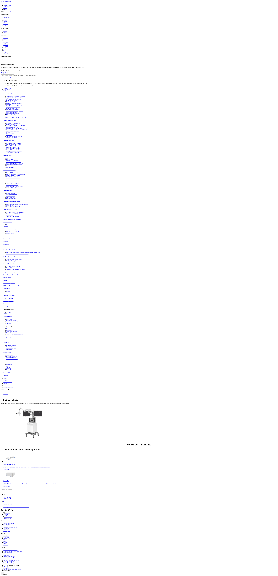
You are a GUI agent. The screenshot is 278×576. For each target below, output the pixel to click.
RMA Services (9, 319)
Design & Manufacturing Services (10, 274)
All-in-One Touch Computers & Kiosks (15, 212)
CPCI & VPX (9, 159)
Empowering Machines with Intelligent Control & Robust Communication (23, 252)
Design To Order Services (8, 298)
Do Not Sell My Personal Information (12, 569)
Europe (5, 31)
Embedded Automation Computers (14, 128)
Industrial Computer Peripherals (13, 162)
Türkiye (5, 52)
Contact (5, 378)
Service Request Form (11, 320)
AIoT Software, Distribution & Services (15, 96)
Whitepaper (6, 537)
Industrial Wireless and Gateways (14, 149)
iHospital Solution (10, 193)
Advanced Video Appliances (12, 183)
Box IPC (8, 158)
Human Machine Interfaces (12, 131)
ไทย (4, 50)
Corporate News (7, 524)
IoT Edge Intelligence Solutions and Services (12, 285)
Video (4, 539)
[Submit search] (33, 75)
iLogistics (5, 280)
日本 (4, 43)
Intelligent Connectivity (8, 140)
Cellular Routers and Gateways (13, 143)
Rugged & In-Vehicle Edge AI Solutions (15, 206)
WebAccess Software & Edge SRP (14, 136)
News (4, 541)
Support (5, 313)
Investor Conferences (11, 357)
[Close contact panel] (1, 491)
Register (5, 5)
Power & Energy (10, 133)
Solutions (5, 226)
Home (4, 385)
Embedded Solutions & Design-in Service (11, 235)
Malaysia (5, 46)
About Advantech (6, 342)
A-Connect (6, 383)
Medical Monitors (10, 197)
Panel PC (8, 132)
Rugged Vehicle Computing (9, 272)
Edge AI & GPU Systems (12, 160)
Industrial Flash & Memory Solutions (14, 111)
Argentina (5, 21)
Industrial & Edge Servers (8, 247)
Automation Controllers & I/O (13, 123)
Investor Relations (7, 352)
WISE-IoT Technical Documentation (14, 334)
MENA (5, 59)
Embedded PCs (9, 104)
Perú (4, 25)
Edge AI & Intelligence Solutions (14, 103)
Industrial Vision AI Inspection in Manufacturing (17, 254)
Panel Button (4, 73)
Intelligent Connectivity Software (14, 151)
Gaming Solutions (7, 277)
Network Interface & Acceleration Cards (15, 174)
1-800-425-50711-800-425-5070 (7, 517)
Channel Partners (7, 306)
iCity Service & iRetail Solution (13, 213)
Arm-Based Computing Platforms (14, 99)
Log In (9, 5)
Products (5, 91)
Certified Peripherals (7, 222)
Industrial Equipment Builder (9, 249)
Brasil (4, 18)
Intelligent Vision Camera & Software (15, 186)
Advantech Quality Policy (8, 301)
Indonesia (5, 42)
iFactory (5, 241)
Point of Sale (9, 267)
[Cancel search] (35, 75)
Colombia (5, 24)
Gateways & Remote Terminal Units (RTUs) (16, 129)
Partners (5, 304)
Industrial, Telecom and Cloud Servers (15, 172)
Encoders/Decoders (7, 392)
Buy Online (7, 513)
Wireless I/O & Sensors (11, 137)
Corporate (5, 339)
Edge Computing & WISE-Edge (9, 229)
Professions (9, 364)
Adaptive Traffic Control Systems (14, 259)
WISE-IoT (8, 312)
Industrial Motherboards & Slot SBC (14, 163)
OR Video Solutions (11, 198)
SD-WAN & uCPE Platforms (13, 176)
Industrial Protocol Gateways (13, 148)
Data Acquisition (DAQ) (12, 127)
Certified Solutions (10, 124)
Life (7, 366)
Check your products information (14, 322)
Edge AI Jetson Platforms (12, 185)
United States (6, 17)
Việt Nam (5, 53)
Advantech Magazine (11, 348)
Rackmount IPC (10, 167)
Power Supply (9, 224)
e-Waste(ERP (6, 531)
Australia (5, 38)
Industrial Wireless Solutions (12, 113)
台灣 (4, 49)
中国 (4, 39)
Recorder (5, 394)
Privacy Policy (6, 568)
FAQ (4, 543)
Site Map (5, 566)
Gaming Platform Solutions (12, 108)
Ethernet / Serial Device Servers (13, 144)
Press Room (9, 349)
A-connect (5, 545)
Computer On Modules (11, 100)
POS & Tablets (9, 215)
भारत (6, 9)
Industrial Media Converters (12, 147)
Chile (4, 22)
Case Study (6, 536)
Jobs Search (6, 528)
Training (8, 367)
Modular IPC (9, 166)
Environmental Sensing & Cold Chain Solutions (17, 204)
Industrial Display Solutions (9, 283)
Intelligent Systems (7, 155)
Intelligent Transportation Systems (14, 164)
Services (5, 292)
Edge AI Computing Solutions (13, 231)
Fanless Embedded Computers (13, 107)
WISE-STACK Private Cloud (13, 178)
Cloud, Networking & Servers (9, 170)
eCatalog (5, 542)
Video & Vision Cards (11, 187)
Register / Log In (7, 77)
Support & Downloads (8, 316)
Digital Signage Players (11, 101)
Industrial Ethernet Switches (12, 145)
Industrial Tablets (10, 205)
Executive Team (10, 346)
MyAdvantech (6, 6)
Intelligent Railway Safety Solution (14, 261)
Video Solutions (6, 288)
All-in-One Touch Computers (13, 266)
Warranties (8, 323)
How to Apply (9, 369)
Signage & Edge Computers (12, 216)
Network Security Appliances (13, 175)
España (5, 32)
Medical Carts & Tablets (11, 194)
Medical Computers (10, 196)
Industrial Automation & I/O (9, 120)
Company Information (11, 345)
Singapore (5, 47)
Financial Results (10, 355)
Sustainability (6, 372)
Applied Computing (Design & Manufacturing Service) (14, 117)
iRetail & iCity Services (8, 263)
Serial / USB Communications (13, 152)
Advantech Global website (11, 11)
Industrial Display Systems (12, 109)
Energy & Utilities (7, 238)
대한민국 (5, 45)
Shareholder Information (12, 359)
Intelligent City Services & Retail (10, 209)
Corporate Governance (11, 356)
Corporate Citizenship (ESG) (10, 527)
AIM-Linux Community (11, 331)
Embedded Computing (8, 93)
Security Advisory (7, 337)
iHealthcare (5, 244)
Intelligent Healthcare (7, 190)
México (5, 20)
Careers (5, 361)
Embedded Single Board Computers (14, 105)
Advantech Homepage (6, 1)
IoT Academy (9, 330)
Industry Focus (6, 538)
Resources (8, 328)
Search (5, 8)
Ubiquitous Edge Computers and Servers (15, 269)
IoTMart (5, 380)
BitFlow (8, 291)
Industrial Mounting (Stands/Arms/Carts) (11, 219)
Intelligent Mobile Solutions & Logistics (11, 201)
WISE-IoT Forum (10, 332)
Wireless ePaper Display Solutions (14, 114)
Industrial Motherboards (11, 112)
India (4, 40)
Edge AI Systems (10, 233)
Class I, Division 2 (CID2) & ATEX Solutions (16, 125)
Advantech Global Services (8, 295)
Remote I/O (9, 135)
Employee (5, 375)
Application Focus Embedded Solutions (15, 98)
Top (3, 573)
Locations (8, 368)
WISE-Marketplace (7, 382)
